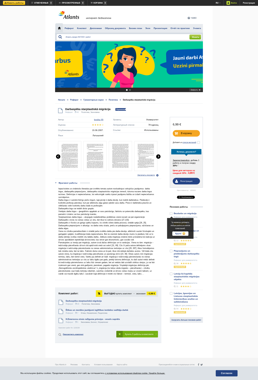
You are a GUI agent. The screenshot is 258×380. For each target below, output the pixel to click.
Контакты (86, 365)
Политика (85, 112)
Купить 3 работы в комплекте (139, 334)
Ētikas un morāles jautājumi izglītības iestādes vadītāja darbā (97, 310)
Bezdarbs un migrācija (185, 213)
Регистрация (249, 3)
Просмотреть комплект (73, 334)
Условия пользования (103, 365)
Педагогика (102, 313)
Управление (92, 313)
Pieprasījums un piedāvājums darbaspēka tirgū (186, 254)
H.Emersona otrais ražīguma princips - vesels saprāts (93, 319)
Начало (61, 100)
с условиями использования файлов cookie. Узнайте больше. (135, 373)
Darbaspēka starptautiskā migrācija (139, 100)
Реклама (74, 365)
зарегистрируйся (181, 160)
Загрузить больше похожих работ (186, 320)
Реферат (69, 112)
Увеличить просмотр (146, 175)
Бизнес (94, 322)
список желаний (189, 142)
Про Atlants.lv (60, 365)
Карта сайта (122, 365)
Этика (83, 313)
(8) (98, 119)
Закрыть (194, 90)
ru (217, 3)
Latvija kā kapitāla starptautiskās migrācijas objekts (186, 276)
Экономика (95, 112)
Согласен (226, 373)
